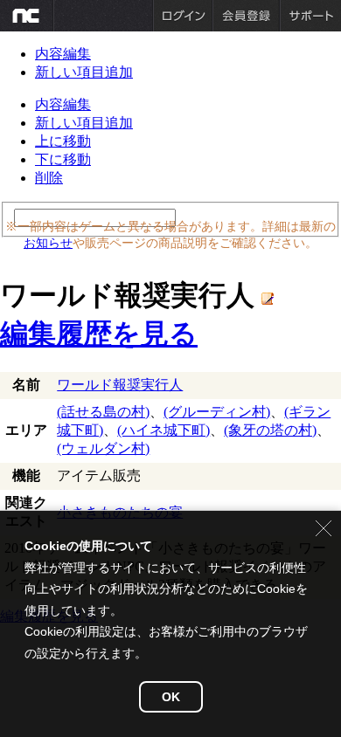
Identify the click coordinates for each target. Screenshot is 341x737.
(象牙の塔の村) (270, 430)
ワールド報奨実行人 (120, 384)
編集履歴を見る (99, 333)
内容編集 (63, 53)
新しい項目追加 (84, 72)
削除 (49, 177)
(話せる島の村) (103, 411)
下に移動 (63, 159)
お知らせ (48, 243)
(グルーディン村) (217, 411)
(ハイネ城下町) (163, 430)
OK (171, 697)
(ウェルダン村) (103, 448)
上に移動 (63, 141)
